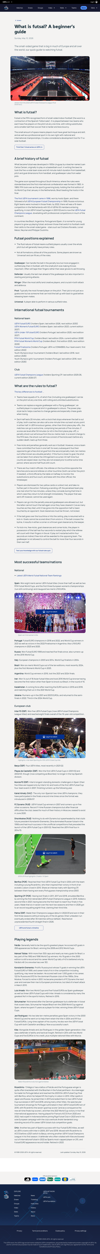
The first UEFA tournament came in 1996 (32, 198)
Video (16, 1208)
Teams (16, 1216)
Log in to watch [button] (51, 612)
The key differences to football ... (29, 391)
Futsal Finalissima (22, 347)
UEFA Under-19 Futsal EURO (26, 332)
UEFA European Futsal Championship (44, 201)
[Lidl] (65, 1179)
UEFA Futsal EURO (22, 323)
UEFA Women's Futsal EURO (26, 326)
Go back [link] (19, 20)
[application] (50, 1060)
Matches (17, 1195)
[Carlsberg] (50, 1179)
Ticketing (34, 1199)
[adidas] (27, 1179)
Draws (16, 1199)
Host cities (34, 1204)
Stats (16, 1212)
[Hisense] (57, 1179)
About (33, 1212)
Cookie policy (60, 1231)
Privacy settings (80, 1231)
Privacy (19, 1231)
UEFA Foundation (49, 1201)
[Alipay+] (35, 1179)
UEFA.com (46, 1197)
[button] (51, 8)
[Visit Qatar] (72, 1179)
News (33, 1195)
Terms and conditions (40, 1231)
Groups (16, 1204)
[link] (19, 8)
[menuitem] (19, 8)
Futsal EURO (6, 8)
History (33, 1208)
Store (33, 1216)
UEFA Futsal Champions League (28, 374)
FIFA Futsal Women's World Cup (28, 341)
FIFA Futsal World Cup (24, 338)
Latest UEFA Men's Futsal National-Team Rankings (39, 575)
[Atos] (42, 1179)
